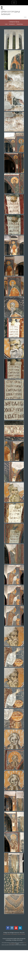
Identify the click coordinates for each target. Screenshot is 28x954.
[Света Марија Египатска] (14, 862)
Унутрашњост (12, 24)
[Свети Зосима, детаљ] (14, 698)
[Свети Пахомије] (14, 265)
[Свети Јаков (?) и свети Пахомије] (14, 245)
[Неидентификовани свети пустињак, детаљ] (14, 533)
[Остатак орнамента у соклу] (14, 121)
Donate (14, 934)
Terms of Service (21, 934)
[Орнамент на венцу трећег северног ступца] (14, 430)
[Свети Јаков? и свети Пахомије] (14, 142)
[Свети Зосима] (14, 574)
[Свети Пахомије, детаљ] (14, 368)
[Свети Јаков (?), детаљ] (14, 224)
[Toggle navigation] (14, 2)
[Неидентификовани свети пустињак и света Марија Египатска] (14, 801)
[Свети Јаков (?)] (14, 162)
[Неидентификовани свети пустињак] (14, 451)
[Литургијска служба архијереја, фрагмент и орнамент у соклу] (14, 80)
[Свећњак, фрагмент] (14, 39)
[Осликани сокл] (14, 904)
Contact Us (9, 934)
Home (4, 934)
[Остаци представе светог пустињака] (14, 554)
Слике (6, 24)
